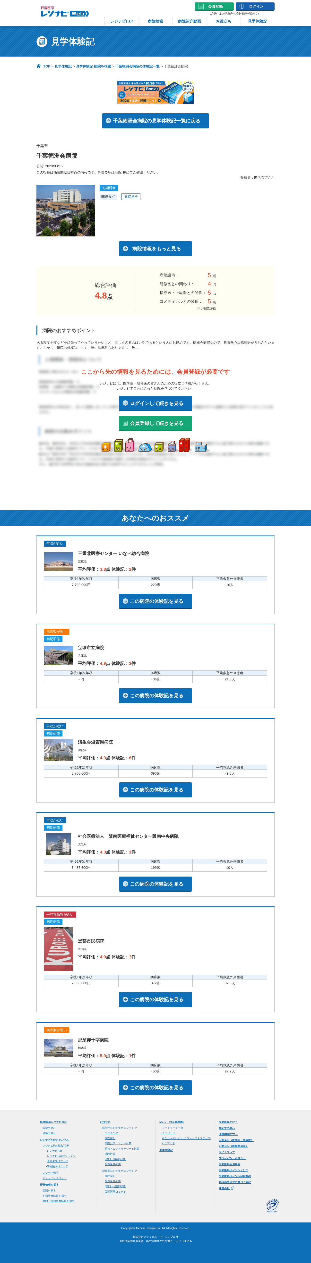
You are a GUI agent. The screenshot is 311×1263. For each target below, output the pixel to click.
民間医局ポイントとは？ (233, 1170)
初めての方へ (227, 1128)
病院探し (110, 1138)
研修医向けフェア (57, 1166)
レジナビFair (121, 21)
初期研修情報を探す (55, 1195)
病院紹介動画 (189, 21)
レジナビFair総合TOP (56, 1145)
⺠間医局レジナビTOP (53, 1122)
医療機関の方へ (228, 1134)
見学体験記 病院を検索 (93, 66)
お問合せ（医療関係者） (233, 1146)
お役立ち (223, 21)
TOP (46, 66)
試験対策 (110, 1153)
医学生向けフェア (57, 1161)
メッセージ (168, 1132)
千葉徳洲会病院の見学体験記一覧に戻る (156, 120)
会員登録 (215, 6)
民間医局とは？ (228, 1122)
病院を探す (49, 1190)
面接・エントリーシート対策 (122, 1148)
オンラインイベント (55, 1178)
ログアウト (168, 1143)
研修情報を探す (49, 1184)
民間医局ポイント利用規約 (235, 1176)
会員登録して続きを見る (156, 423)
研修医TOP (49, 1132)
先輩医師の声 (113, 1164)
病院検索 (155, 21)
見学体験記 (257, 21)
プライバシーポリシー (232, 1158)
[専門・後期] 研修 (115, 1159)
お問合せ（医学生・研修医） (236, 1140)
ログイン (256, 6)
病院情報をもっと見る (156, 248)
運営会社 (224, 1188)
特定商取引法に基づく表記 (235, 1182)
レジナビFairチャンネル (54, 1139)
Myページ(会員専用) (171, 1122)
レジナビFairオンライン (61, 1155)
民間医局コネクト (115, 1191)
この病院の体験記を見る (156, 601)
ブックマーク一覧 (172, 1127)
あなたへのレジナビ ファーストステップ (186, 1138)
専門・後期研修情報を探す (59, 1200)
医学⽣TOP (49, 1127)
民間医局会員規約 (229, 1164)
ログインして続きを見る (156, 403)
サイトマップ (227, 1152)
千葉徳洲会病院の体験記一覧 (137, 66)
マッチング (111, 1132)
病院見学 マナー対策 (118, 1143)
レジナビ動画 (51, 1172)
